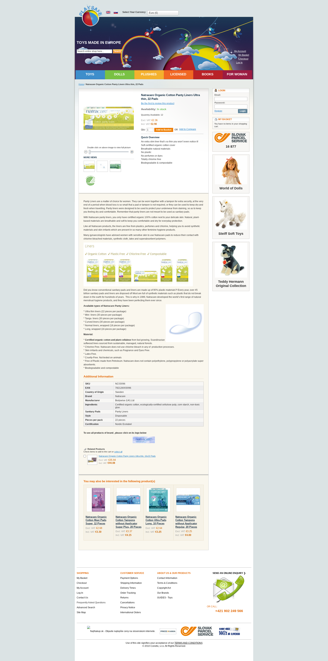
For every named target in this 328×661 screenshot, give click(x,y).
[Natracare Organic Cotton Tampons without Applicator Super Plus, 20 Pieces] (128, 500)
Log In (239, 62)
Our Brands (163, 593)
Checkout (243, 59)
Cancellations (127, 602)
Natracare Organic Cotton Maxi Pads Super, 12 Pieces (96, 520)
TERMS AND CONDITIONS (188, 643)
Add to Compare (187, 129)
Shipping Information (131, 583)
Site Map (81, 612)
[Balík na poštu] (229, 631)
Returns (124, 597)
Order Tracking (128, 593)
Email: (217, 95)
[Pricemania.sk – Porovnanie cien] (168, 631)
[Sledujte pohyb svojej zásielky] (231, 138)
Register (218, 111)
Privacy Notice (127, 607)
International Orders (130, 612)
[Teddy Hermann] (231, 260)
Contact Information (167, 578)
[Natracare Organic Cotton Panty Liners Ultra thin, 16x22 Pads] (92, 460)
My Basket (243, 55)
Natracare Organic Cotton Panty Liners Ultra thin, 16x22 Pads (127, 456)
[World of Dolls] (231, 170)
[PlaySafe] (91, 15)
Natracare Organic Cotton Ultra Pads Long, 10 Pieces (156, 520)
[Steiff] (231, 213)
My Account (240, 51)
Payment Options (129, 578)
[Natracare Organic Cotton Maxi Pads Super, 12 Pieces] (98, 500)
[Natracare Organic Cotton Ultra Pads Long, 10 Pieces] (158, 500)
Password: (219, 103)
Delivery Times (128, 588)
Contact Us (82, 597)
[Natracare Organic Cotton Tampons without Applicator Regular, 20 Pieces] (188, 500)
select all (118, 452)
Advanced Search (86, 607)
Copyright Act (164, 588)
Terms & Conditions (167, 583)
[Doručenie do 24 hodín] (197, 631)
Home (81, 84)
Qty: (143, 129)
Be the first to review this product (157, 103)
